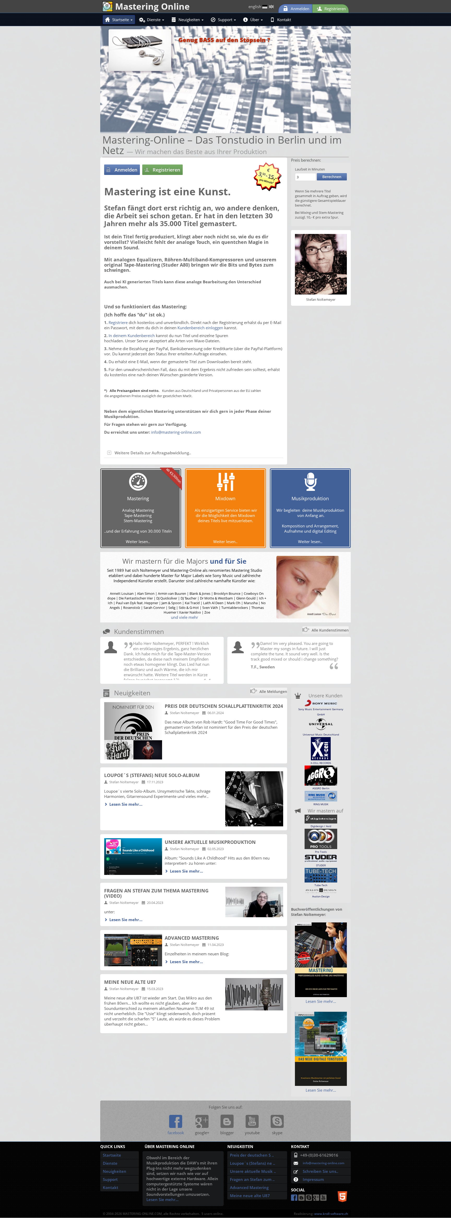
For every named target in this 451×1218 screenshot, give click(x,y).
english (255, 6)
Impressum (313, 1179)
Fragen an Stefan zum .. (252, 1179)
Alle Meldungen (273, 691)
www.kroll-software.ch (331, 1213)
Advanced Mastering (249, 1187)
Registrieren (334, 8)
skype (277, 1132)
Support (225, 19)
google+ (202, 1132)
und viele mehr (184, 617)
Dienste (154, 19)
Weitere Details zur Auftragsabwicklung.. (153, 452)
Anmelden (299, 8)
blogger (227, 1132)
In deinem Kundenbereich (132, 335)
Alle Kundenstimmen (330, 630)
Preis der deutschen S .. (252, 1155)
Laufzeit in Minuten (310, 169)
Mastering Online (151, 6)
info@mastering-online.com (176, 432)
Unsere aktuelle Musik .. (253, 1171)
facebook (176, 1132)
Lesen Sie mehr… (126, 804)
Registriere (118, 322)
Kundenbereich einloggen (200, 327)
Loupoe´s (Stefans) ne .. (252, 1163)
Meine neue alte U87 (250, 1195)
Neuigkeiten (190, 19)
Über (255, 19)
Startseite (121, 19)
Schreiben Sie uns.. (320, 1171)
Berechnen (331, 176)
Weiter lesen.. (138, 541)
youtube (252, 1132)
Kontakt (284, 19)
